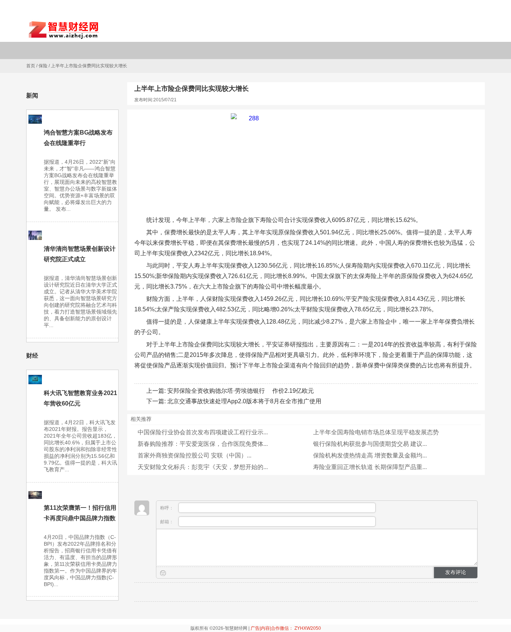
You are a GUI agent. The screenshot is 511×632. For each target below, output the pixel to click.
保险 (43, 65)
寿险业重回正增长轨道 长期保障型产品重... (370, 467)
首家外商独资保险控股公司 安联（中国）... (194, 455)
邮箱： (167, 521)
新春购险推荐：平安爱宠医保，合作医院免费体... (203, 444)
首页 (30, 65)
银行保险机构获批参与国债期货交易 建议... (370, 444)
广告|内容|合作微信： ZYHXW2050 (286, 628)
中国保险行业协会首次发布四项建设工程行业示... (203, 432)
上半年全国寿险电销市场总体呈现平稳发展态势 (376, 432)
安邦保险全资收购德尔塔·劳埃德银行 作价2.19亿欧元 (240, 391)
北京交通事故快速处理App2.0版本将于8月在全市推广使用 (244, 401)
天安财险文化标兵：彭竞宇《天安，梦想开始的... (203, 467)
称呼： (167, 508)
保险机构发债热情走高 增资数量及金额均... (370, 455)
